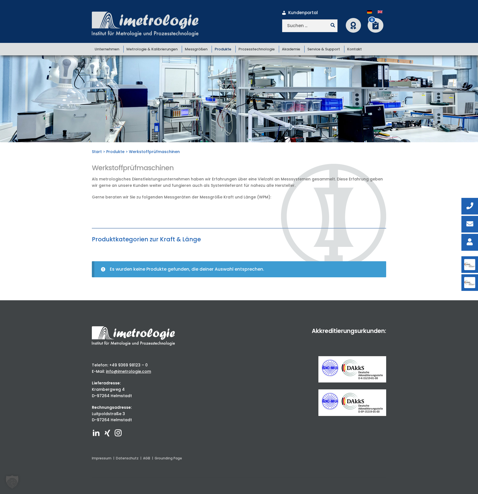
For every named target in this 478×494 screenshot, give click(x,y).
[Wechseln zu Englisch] (380, 12)
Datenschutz (127, 458)
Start (97, 151)
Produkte (223, 49)
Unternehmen (107, 49)
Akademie (291, 49)
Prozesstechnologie (256, 49)
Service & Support (323, 49)
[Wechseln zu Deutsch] (369, 12)
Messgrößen (196, 49)
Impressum (101, 458)
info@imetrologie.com (128, 371)
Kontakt (354, 49)
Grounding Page (168, 458)
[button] (12, 482)
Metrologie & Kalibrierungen (152, 49)
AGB (146, 458)
